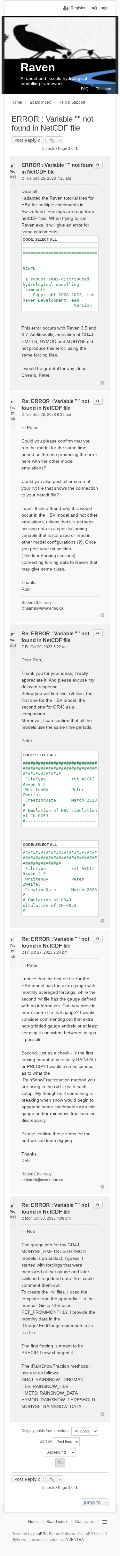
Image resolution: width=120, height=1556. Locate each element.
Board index (57, 1521)
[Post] (23, 178)
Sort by (46, 1441)
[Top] (102, 382)
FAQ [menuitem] (84, 89)
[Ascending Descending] (60, 1452)
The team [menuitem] (104, 89)
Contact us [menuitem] (84, 1521)
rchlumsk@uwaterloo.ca (42, 608)
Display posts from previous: (46, 1431)
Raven (37, 67)
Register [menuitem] (78, 8)
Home (33, 1521)
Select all (46, 239)
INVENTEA (74, 1539)
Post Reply (25, 140)
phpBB (39, 1534)
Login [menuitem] (103, 8)
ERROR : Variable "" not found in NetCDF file (52, 123)
